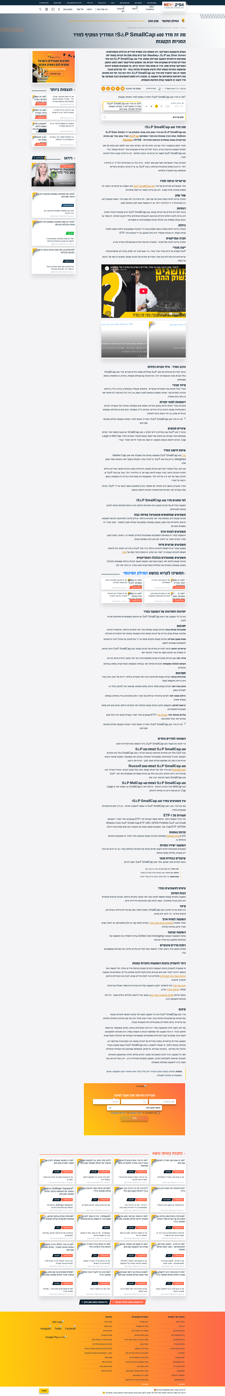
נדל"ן (95, 1200)
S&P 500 (134, 136)
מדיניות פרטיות (106, 1371)
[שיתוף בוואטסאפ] (108, 89)
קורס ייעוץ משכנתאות (140, 1375)
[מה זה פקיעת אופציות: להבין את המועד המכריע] (135, 584)
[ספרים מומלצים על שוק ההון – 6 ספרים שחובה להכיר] (57, 1278)
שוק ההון (153, 21)
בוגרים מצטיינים (179, 1331)
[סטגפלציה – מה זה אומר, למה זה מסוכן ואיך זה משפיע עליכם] (94, 1222)
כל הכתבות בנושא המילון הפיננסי (129, 1302)
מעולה (44, 1391)
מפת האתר (108, 1357)
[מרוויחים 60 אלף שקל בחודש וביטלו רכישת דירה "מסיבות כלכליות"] (53, 256)
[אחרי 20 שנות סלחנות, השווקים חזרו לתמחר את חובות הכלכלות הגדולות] (53, 228)
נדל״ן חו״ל (90, 3)
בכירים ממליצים (179, 1339)
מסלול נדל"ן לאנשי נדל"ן (139, 1331)
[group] (143, 339)
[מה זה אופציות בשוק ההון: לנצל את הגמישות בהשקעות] (178, 597)
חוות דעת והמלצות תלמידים (102, 1344)
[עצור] (151, 106)
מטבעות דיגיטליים (67, 166)
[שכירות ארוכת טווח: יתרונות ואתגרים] (94, 1194)
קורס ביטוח (144, 1344)
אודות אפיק (108, 1326)
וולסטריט (181, 1353)
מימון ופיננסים (179, 1380)
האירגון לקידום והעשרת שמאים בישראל (98, 1348)
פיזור (124, 552)
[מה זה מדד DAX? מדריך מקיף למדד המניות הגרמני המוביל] (57, 1250)
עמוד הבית (108, 1322)
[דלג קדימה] (161, 106)
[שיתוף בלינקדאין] (113, 89)
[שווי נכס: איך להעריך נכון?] (94, 1278)
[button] (40, 9)
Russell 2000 (179, 769)
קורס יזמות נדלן (142, 1366)
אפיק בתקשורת (106, 1335)
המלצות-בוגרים (179, 1344)
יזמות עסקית (180, 1357)
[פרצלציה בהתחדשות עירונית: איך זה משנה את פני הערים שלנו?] (168, 1222)
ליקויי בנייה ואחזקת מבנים (74, 3)
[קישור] (54, 174)
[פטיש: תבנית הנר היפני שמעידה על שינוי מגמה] (131, 1278)
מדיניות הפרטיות (118, 1113)
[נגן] (156, 106)
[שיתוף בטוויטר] (118, 89)
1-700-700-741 (101, 9)
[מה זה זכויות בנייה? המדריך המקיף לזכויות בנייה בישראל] (94, 1250)
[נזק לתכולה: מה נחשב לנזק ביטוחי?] (168, 1194)
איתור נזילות (180, 1322)
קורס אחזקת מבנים (141, 1335)
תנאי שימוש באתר (105, 1366)
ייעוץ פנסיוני (143, 1322)
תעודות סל (162, 714)
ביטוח (112, 3)
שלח (134, 1118)
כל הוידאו (39, 158)
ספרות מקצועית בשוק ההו (161, 995)
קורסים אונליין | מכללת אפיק (102, 1339)
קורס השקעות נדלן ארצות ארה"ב (136, 1362)
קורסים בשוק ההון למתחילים (173, 976)
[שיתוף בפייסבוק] (123, 89)
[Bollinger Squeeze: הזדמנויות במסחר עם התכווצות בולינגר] (57, 1194)
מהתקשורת (181, 1371)
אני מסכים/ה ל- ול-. (133, 1113)
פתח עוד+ (181, 1384)
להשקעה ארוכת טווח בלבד (161, 923)
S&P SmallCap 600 (144, 186)
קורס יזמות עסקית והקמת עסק (137, 1371)
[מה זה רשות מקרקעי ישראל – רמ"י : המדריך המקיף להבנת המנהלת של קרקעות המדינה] (39, 100)
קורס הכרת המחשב (141, 1348)
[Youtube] (53, 9)
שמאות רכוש (138, 3)
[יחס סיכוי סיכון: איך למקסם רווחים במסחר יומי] (94, 1166)
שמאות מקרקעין (151, 3)
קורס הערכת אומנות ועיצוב (138, 1357)
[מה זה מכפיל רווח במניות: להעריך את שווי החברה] (135, 597)
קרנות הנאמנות (173, 836)
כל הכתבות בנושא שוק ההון (95, 1302)
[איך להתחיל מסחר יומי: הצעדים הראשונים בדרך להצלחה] (39, 141)
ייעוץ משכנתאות (179, 1362)
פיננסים (106, 1228)
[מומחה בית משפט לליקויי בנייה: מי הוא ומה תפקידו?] (39, 127)
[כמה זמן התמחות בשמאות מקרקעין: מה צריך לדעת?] (53, 200)
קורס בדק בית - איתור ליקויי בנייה (136, 1339)
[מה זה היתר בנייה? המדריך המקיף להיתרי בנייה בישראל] (39, 114)
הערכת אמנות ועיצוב (177, 1348)
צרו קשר (80, 9)
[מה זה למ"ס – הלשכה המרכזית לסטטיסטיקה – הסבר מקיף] (168, 1250)
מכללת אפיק (107, 1331)
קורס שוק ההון (179, 985)
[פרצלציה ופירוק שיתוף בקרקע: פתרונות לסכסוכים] (57, 1222)
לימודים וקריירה (43, 3)
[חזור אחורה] (146, 106)
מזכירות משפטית (142, 1326)
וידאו (68, 158)
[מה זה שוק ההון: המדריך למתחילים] (178, 584)
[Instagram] (46, 9)
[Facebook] (59, 9)
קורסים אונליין (172, 989)
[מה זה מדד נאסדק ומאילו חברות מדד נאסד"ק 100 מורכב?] (131, 1166)
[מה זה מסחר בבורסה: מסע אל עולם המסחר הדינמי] (131, 1222)
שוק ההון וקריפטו (124, 3)
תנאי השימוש (135, 1113)
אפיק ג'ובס (67, 9)
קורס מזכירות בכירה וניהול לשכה (136, 1380)
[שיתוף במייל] (103, 89)
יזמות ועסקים (58, 3)
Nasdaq (127, 140)
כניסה (89, 9)
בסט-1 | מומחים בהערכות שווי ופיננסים (98, 1353)
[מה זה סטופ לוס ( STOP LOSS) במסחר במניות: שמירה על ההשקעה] (131, 1250)
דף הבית (183, 28)
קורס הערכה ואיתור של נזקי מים (137, 1353)
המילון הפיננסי (170, 21)
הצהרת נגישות (107, 1362)
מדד (184, 455)
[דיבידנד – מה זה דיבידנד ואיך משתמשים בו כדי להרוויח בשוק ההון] (131, 1194)
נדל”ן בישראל (102, 3)
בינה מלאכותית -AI (178, 1335)
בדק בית (42, 131)
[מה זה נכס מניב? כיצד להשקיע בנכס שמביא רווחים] (168, 1278)
